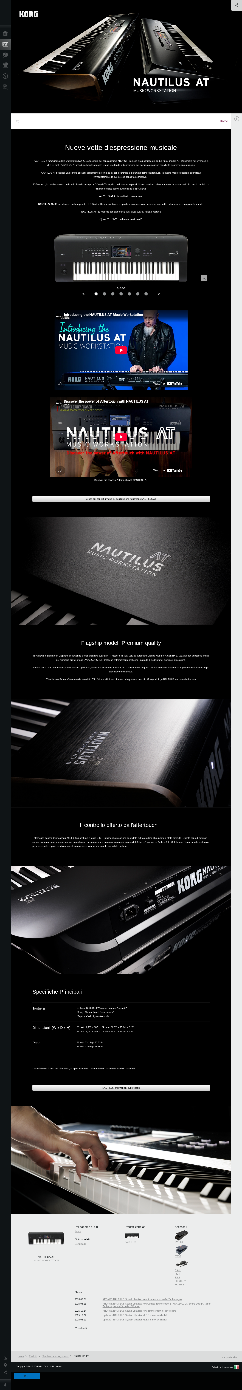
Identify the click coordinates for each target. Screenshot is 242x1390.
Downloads (80, 1244)
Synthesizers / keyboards (55, 1356)
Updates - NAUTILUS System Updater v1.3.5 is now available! (135, 1315)
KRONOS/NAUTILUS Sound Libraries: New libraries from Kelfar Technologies (142, 1299)
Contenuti (6, 55)
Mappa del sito (229, 1357)
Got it (27, 1376)
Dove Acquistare (6, 87)
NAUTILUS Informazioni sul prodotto (121, 1088)
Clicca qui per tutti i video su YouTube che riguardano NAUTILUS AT (121, 499)
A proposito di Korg (6, 1384)
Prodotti (6, 44)
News (6, 1358)
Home (6, 33)
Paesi (6, 1365)
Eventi (6, 65)
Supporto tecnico (6, 76)
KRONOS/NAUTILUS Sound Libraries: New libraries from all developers (139, 1310)
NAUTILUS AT (81, 1356)
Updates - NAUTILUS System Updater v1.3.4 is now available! (135, 1319)
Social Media (6, 1372)
